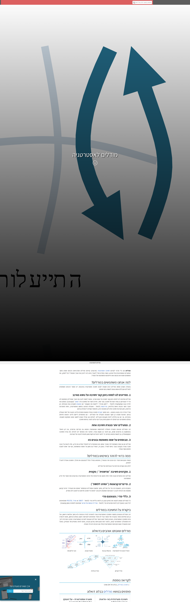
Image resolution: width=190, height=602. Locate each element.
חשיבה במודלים (123, 585)
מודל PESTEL (71, 500)
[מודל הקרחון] (111, 562)
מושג (76, 401)
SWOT (81, 500)
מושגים (78, 404)
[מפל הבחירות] (83, 562)
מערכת (100, 412)
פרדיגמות (104, 406)
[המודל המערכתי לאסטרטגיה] (121, 542)
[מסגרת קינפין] (85, 542)
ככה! (10, 591)
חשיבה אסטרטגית (104, 370)
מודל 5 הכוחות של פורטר (90, 503)
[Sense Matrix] (102, 542)
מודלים (108, 591)
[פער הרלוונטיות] (68, 542)
